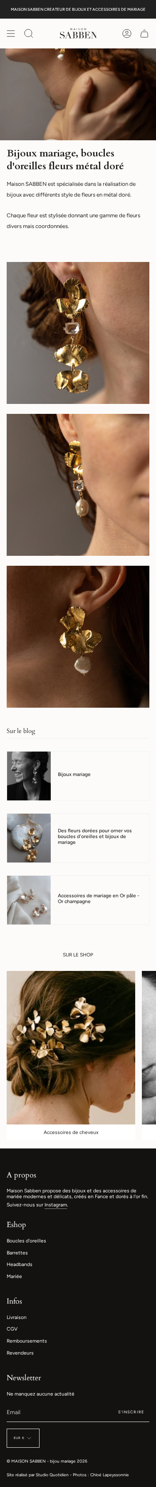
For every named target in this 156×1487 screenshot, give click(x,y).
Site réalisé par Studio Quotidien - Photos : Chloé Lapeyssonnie (68, 1474)
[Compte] (127, 33)
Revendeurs (20, 1353)
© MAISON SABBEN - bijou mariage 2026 (47, 1461)
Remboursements (27, 1341)
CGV (12, 1329)
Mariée (14, 1276)
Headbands (19, 1264)
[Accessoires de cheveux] (71, 1047)
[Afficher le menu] (11, 33)
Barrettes (17, 1253)
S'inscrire (131, 1412)
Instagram (56, 1205)
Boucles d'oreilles (26, 1241)
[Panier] (144, 33)
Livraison (17, 1317)
